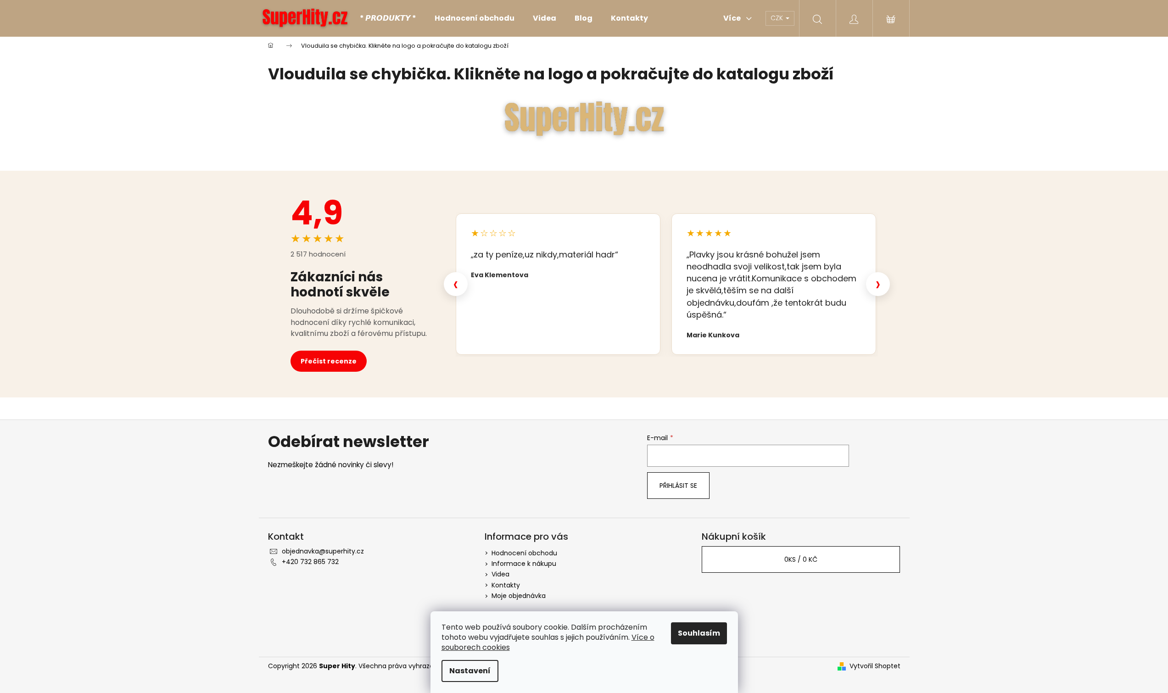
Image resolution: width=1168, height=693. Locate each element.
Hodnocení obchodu (524, 553)
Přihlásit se (678, 485)
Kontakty (506, 585)
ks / (800, 559)
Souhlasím (699, 633)
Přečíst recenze (329, 361)
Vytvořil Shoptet (874, 666)
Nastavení (470, 670)
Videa (500, 574)
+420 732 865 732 (310, 561)
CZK (778, 17)
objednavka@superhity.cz (323, 551)
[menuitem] (388, 18)
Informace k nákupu (524, 563)
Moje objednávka (519, 595)
